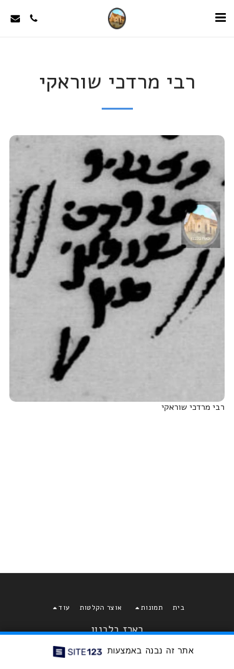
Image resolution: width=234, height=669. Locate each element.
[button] (220, 18)
